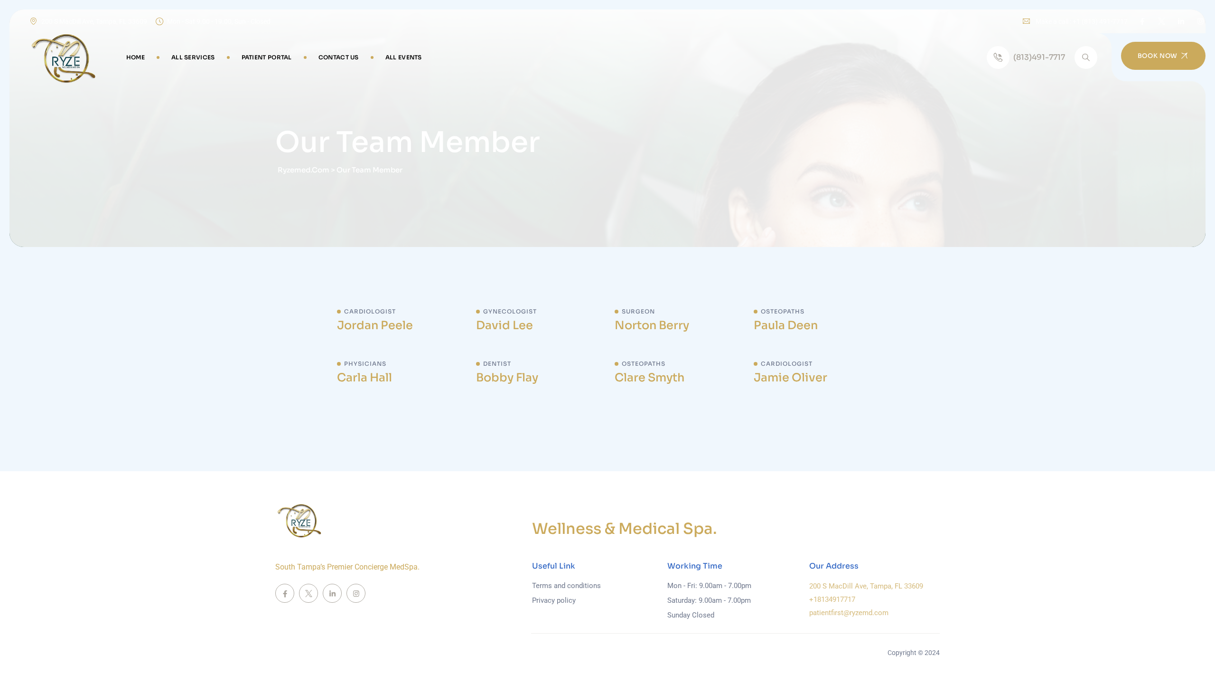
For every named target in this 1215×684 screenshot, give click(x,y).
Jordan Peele (375, 325)
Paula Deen (786, 325)
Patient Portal (267, 57)
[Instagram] (1201, 21)
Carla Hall (364, 377)
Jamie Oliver (790, 377)
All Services (193, 57)
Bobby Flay (507, 377)
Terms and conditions (566, 585)
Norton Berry (652, 325)
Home (135, 57)
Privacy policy (554, 600)
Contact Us (338, 57)
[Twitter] (1162, 21)
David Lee (504, 325)
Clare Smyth (649, 377)
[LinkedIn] (1181, 21)
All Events (403, 57)
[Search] (1086, 57)
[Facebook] (1142, 21)
